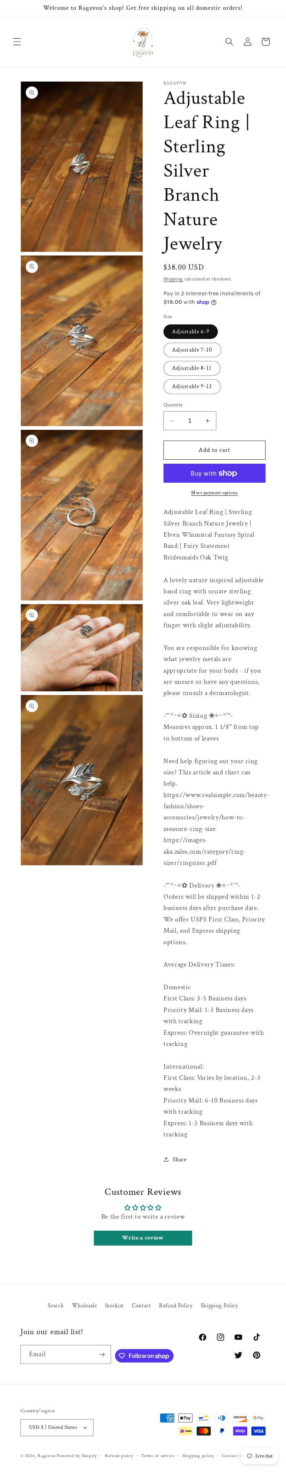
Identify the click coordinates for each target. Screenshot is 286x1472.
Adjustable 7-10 (192, 349)
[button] (17, 42)
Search (56, 1305)
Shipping (173, 279)
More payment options (214, 492)
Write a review (142, 1238)
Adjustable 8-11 (192, 368)
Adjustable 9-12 (192, 386)
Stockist (114, 1305)
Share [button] (179, 1159)
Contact (141, 1305)
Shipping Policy (219, 1305)
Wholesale (84, 1305)
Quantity (173, 404)
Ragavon (46, 1456)
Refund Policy (176, 1305)
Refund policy (119, 1456)
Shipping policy (198, 1456)
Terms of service (157, 1456)
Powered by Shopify (77, 1456)
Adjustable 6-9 (190, 331)
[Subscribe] (102, 1354)
